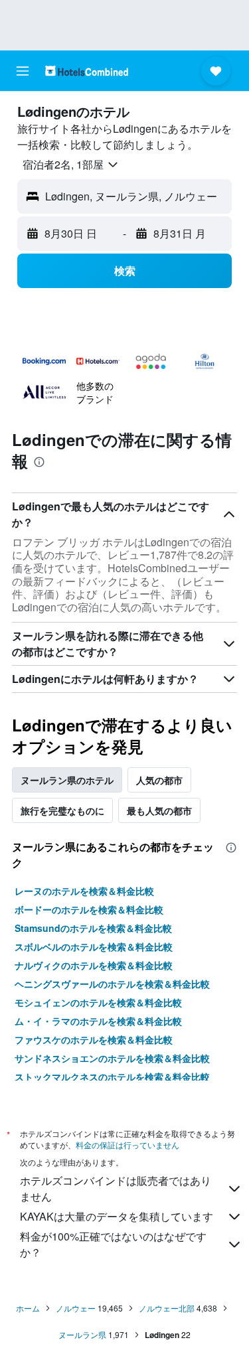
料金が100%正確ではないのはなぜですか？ (113, 1244)
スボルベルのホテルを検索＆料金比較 (94, 946)
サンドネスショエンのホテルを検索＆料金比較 (112, 1058)
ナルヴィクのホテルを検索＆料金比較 (94, 965)
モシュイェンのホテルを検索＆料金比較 (98, 1002)
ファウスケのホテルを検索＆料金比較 (94, 1039)
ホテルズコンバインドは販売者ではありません (115, 1188)
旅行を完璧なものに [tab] (62, 810)
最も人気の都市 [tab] (159, 810)
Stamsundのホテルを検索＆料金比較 (93, 928)
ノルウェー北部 (167, 1308)
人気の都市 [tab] (159, 780)
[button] (22, 71)
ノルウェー (76, 1308)
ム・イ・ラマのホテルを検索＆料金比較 (98, 1020)
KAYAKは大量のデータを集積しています (116, 1216)
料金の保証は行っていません (127, 1144)
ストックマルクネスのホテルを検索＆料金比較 (112, 1076)
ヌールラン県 (82, 1334)
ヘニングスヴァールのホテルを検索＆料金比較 (112, 983)
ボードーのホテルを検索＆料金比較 (89, 909)
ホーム (28, 1308)
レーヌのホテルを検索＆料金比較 (84, 890)
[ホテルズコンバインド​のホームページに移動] (86, 70)
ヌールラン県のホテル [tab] (67, 780)
